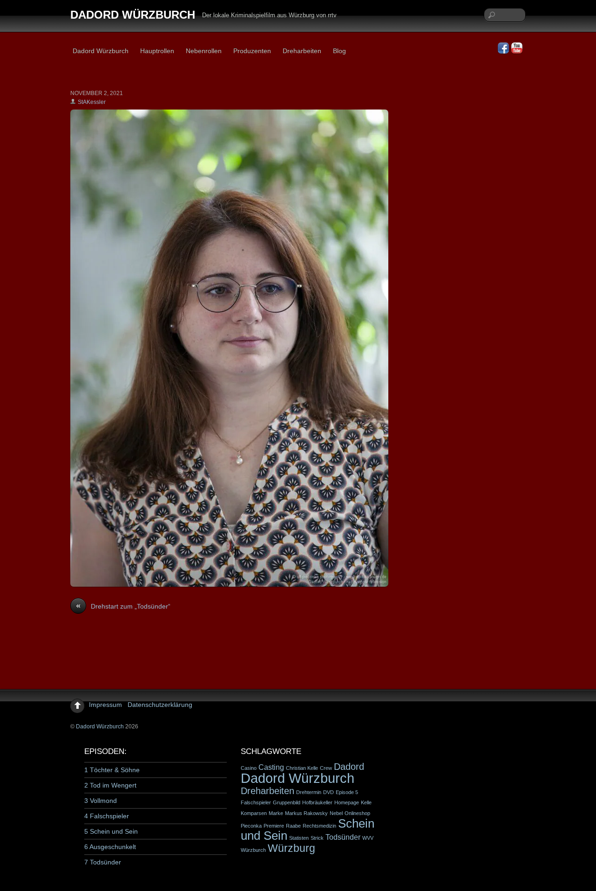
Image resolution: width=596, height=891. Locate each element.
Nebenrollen (204, 51)
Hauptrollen (157, 51)
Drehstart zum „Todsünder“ (123, 606)
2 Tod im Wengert (110, 785)
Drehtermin (308, 792)
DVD (328, 792)
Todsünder (342, 837)
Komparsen (254, 813)
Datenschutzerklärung (160, 704)
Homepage (346, 802)
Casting (271, 767)
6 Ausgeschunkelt (110, 846)
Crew (326, 768)
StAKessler (92, 102)
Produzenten (252, 51)
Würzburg (291, 848)
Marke (276, 813)
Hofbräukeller (317, 802)
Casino (249, 768)
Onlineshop (357, 813)
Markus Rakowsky (306, 813)
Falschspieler (256, 802)
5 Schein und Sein (111, 831)
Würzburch (253, 850)
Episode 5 (347, 792)
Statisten (299, 838)
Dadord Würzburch (101, 51)
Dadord (349, 766)
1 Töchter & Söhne (112, 770)
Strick (317, 838)
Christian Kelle (302, 768)
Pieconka (251, 826)
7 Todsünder (102, 862)
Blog (339, 51)
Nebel (336, 813)
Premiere (274, 826)
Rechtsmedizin (319, 826)
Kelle (366, 802)
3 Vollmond (100, 800)
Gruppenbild (286, 802)
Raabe (293, 826)
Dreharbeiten (302, 51)
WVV (367, 838)
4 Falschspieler (106, 816)
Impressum (105, 704)
